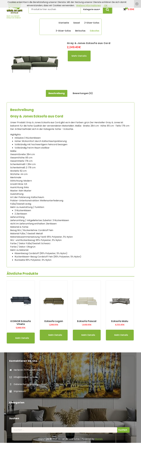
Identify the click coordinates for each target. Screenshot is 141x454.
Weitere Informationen (88, 5)
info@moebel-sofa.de (25, 377)
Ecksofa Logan (53, 321)
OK (105, 5)
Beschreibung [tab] (56, 93)
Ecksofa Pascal (86, 321)
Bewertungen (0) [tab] (83, 93)
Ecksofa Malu (119, 321)
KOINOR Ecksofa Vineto (20, 323)
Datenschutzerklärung (26, 384)
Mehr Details (79, 55)
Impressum (20, 391)
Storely (99, 439)
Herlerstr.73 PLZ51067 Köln (28, 370)
